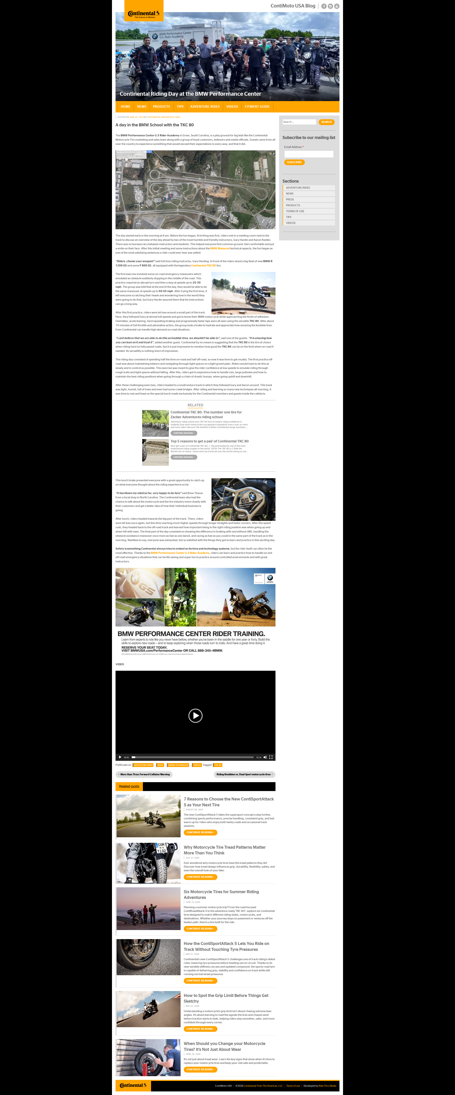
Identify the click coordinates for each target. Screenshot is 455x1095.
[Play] (120, 757)
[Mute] (265, 757)
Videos (232, 106)
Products (161, 106)
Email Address (294, 147)
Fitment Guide (257, 106)
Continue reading (183, 433)
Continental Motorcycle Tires (163, 117)
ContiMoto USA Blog (293, 6)
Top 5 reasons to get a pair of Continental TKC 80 (210, 441)
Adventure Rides (205, 106)
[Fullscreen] (271, 757)
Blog (160, 765)
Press (290, 199)
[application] (195, 716)
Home (125, 106)
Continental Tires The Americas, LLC (263, 1086)
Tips (180, 106)
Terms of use (295, 211)
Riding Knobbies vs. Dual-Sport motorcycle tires (244, 774)
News (141, 106)
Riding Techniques (178, 765)
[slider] (193, 757)
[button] (195, 716)
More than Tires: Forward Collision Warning (145, 774)
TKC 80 (218, 765)
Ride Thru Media (327, 1086)
